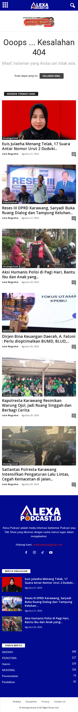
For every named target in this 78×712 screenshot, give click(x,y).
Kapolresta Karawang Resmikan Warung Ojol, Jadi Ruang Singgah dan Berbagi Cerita (36, 405)
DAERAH (7, 652)
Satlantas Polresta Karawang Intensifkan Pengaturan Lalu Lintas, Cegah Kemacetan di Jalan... (35, 474)
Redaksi (17, 701)
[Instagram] (35, 552)
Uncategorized (10, 138)
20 (74, 153)
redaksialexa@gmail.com (47, 544)
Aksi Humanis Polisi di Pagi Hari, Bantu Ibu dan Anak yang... (38, 274)
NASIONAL (8, 330)
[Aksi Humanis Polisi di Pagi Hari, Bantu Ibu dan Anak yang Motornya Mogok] (39, 248)
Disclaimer (31, 701)
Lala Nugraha (10, 153)
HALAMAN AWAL (52, 76)
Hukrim (6, 664)
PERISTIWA (9, 658)
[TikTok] (43, 552)
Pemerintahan (10, 202)
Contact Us (59, 701)
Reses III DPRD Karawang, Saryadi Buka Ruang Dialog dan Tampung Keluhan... (38, 210)
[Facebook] (27, 552)
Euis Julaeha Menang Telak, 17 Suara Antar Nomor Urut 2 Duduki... (36, 146)
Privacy (45, 701)
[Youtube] (51, 552)
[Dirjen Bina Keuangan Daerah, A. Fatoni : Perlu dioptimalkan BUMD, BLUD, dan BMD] (39, 312)
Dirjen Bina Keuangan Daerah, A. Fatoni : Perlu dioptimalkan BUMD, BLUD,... (38, 339)
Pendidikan (8, 682)
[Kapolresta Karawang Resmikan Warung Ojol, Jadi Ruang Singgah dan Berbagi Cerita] (39, 377)
